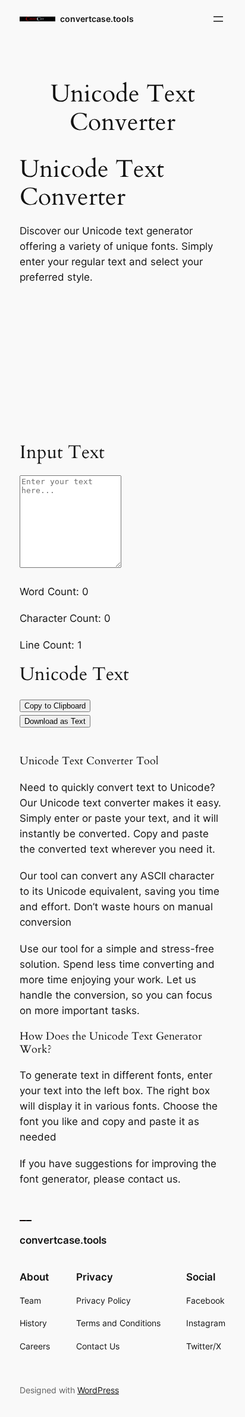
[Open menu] (218, 19)
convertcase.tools (97, 19)
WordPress (98, 1390)
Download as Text (55, 721)
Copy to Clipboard (55, 705)
